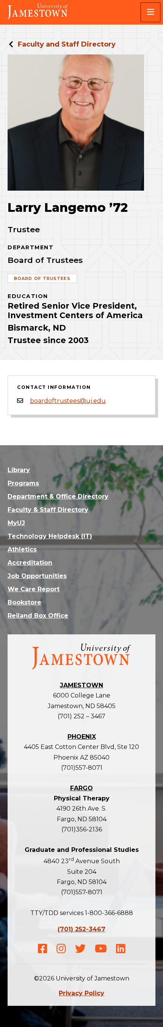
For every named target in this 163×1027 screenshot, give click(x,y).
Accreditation (30, 562)
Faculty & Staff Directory (48, 509)
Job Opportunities (37, 576)
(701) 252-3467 (81, 929)
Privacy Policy (81, 993)
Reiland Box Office (38, 615)
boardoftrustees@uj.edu (68, 400)
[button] (150, 12)
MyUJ (16, 523)
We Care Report (34, 589)
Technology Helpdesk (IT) (50, 536)
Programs (23, 483)
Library (19, 470)
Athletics (22, 549)
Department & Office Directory (58, 496)
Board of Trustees (42, 278)
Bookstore (24, 602)
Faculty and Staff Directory (67, 44)
